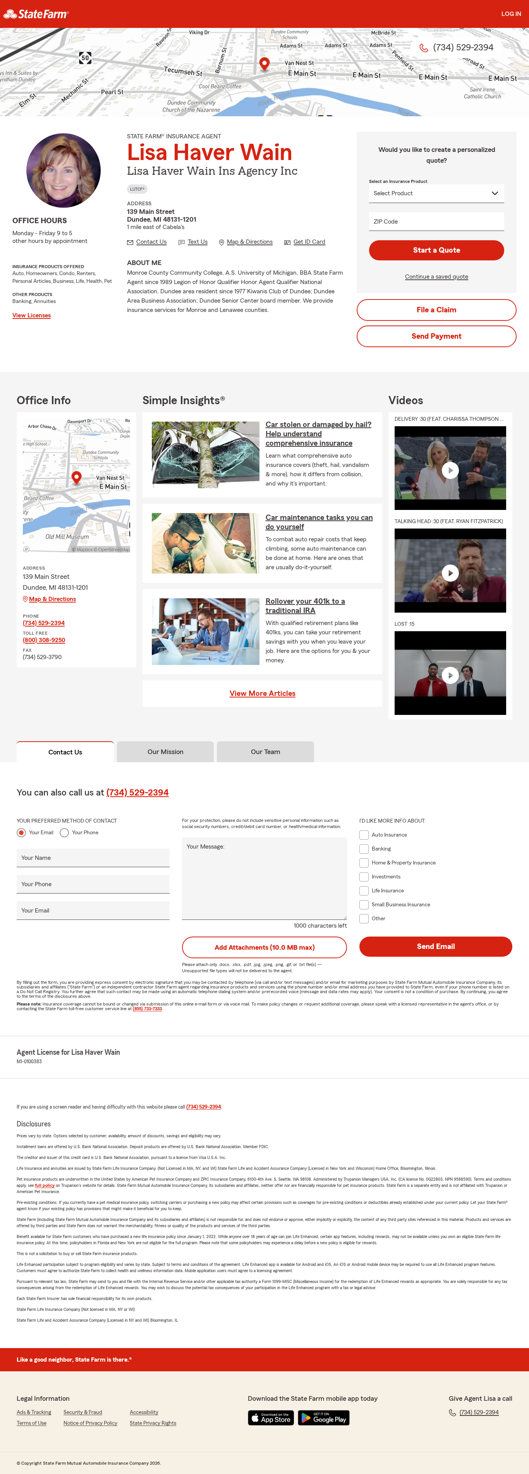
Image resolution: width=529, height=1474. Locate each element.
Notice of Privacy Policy (90, 1423)
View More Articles (262, 693)
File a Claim (437, 310)
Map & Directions (52, 599)
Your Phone (85, 832)
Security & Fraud (83, 1412)
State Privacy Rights (153, 1423)
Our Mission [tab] (166, 751)
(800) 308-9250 (44, 640)
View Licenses (31, 315)
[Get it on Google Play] (324, 1418)
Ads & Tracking (34, 1412)
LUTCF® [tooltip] (137, 189)
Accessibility (144, 1412)
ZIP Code (386, 222)
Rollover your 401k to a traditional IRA (305, 606)
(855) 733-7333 (147, 1008)
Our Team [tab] (265, 751)
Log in (511, 14)
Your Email (41, 832)
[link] (36, 14)
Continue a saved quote (436, 277)
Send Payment (437, 336)
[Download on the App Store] (271, 1418)
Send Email (436, 947)
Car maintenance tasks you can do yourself (319, 522)
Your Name (36, 858)
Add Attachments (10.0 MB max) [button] (265, 947)
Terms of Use (31, 1423)
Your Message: (206, 847)
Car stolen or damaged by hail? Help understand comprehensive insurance (318, 434)
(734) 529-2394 (44, 623)
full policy (45, 1185)
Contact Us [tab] (65, 752)
